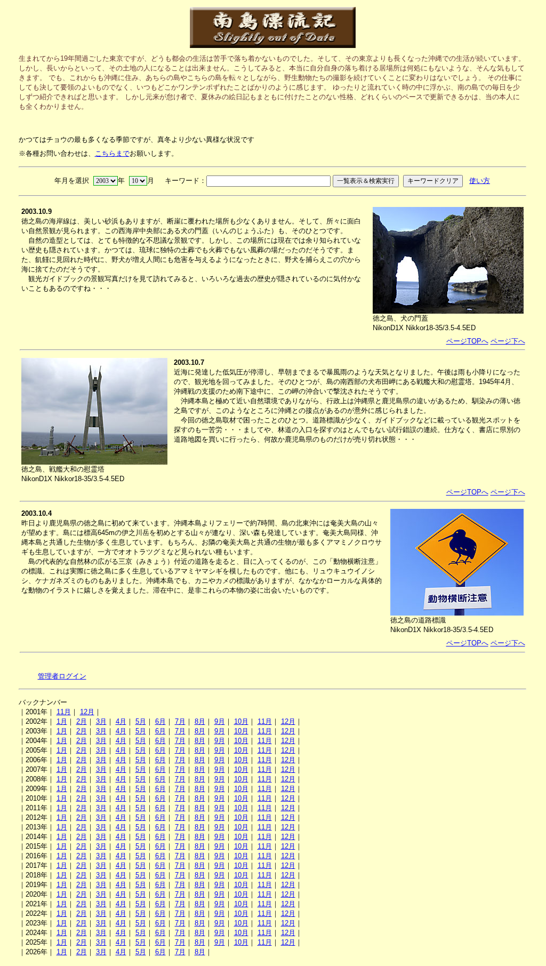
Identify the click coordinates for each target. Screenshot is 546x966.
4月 (121, 721)
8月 (200, 721)
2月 (81, 721)
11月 (64, 712)
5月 (140, 721)
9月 (219, 721)
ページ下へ (508, 341)
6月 (160, 721)
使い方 (479, 181)
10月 (241, 721)
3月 (101, 721)
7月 (180, 721)
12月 (87, 712)
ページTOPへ (467, 341)
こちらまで (112, 153)
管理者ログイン (62, 676)
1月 (62, 721)
